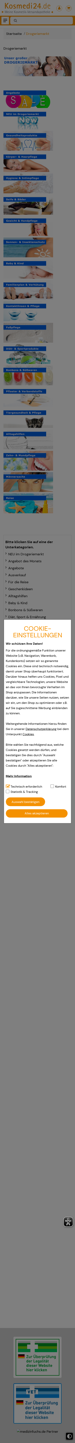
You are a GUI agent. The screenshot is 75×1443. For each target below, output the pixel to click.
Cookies (28, 734)
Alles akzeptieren (37, 813)
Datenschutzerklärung (41, 729)
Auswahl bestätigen (25, 802)
